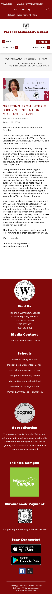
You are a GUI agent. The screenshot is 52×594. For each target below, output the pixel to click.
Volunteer (6, 3)
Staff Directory (22, 9)
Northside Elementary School (24, 370)
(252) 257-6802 (25, 324)
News (45, 59)
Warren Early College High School (25, 392)
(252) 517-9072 (24, 328)
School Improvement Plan (22, 15)
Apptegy (32, 590)
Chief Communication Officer (24, 340)
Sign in (43, 42)
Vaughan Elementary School (20, 59)
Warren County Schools (24, 359)
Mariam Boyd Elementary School (24, 365)
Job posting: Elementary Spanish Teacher (24, 529)
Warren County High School (24, 386)
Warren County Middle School (25, 381)
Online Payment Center (30, 3)
